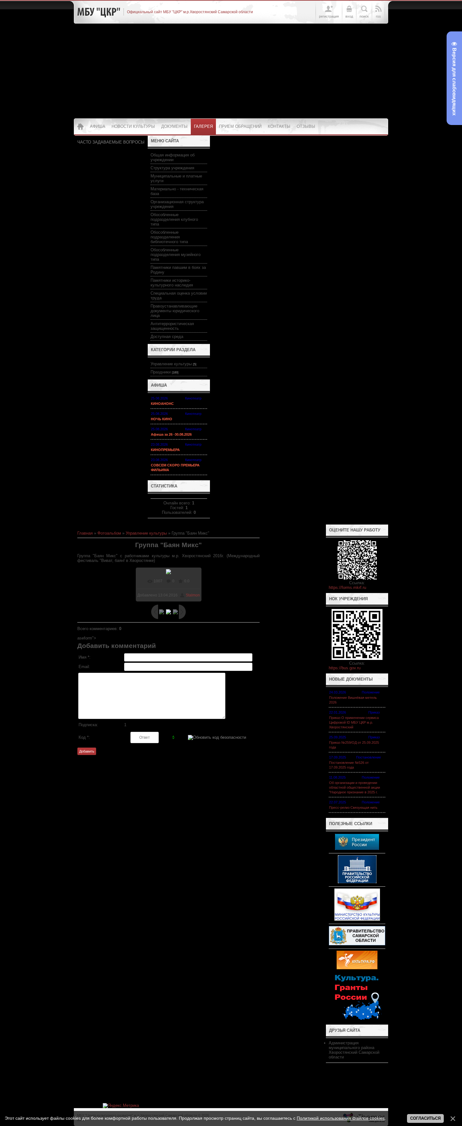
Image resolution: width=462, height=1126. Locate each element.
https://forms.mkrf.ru (347, 587)
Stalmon (193, 595)
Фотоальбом (109, 533)
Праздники (161, 372)
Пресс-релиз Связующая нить (353, 807)
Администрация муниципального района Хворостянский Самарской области (354, 1050)
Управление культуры (171, 364)
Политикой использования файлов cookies (341, 1118)
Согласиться (425, 1118)
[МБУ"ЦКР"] (98, 12)
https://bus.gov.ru (344, 668)
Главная (85, 533)
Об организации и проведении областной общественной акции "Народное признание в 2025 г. (354, 787)
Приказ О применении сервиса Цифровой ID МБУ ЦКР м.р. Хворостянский (354, 722)
